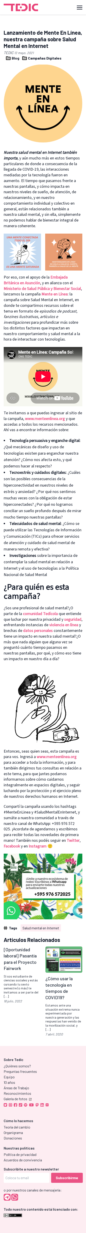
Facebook (12, 846)
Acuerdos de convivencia (23, 1160)
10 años (9, 1082)
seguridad (72, 619)
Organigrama (13, 1132)
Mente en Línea (55, 294)
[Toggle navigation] (79, 7)
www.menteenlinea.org (45, 419)
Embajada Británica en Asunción (36, 280)
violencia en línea (63, 625)
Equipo (9, 1077)
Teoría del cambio (17, 1127)
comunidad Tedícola (40, 614)
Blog (15, 58)
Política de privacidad (20, 1154)
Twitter (73, 840)
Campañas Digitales (44, 58)
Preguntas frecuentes (20, 1071)
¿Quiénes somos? (17, 1066)
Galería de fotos (15, 1099)
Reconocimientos (17, 1093)
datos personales (38, 630)
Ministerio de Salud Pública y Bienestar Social (42, 289)
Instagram (38, 846)
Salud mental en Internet (40, 928)
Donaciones (13, 1138)
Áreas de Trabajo (16, 1088)
